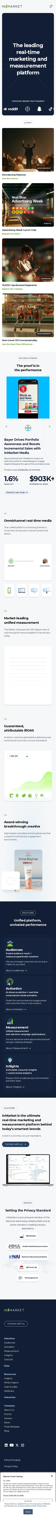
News (7, 1422)
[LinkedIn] (6, 1445)
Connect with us (15, 1323)
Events (7, 1414)
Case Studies (10, 1387)
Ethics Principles (12, 1460)
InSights (8, 1355)
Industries (9, 1397)
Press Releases (11, 1426)
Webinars (9, 1391)
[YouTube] (12, 1445)
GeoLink (8, 1359)
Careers (8, 1418)
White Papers (11, 1382)
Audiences (9, 1342)
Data (6, 1366)
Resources (10, 1374)
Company (9, 1405)
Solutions (9, 1338)
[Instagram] (22, 1445)
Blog (6, 1431)
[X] (17, 1445)
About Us (9, 1410)
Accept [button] (28, 1512)
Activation (9, 1347)
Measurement (11, 1351)
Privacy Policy (29, 1504)
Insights (8, 1378)
